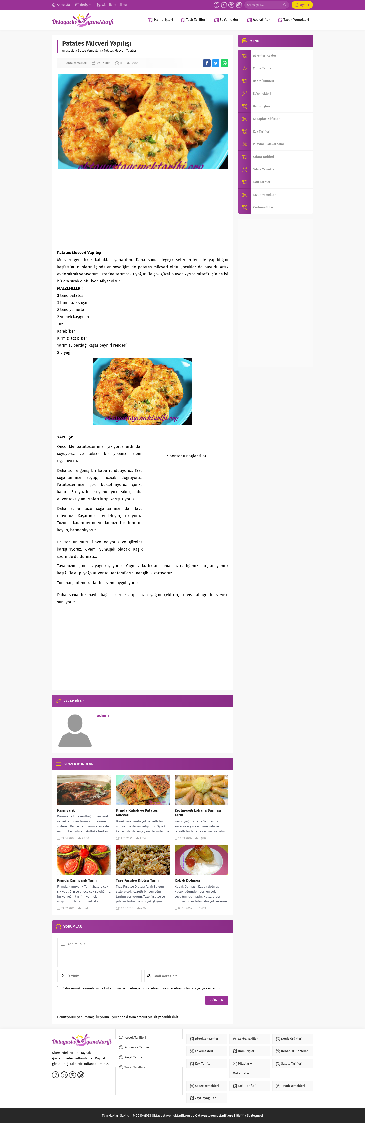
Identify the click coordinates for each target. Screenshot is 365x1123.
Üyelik (304, 5)
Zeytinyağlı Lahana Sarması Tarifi (198, 812)
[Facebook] (216, 5)
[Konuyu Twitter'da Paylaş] (215, 63)
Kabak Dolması (187, 880)
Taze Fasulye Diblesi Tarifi (137, 880)
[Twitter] (224, 5)
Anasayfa (68, 50)
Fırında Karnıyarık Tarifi (77, 880)
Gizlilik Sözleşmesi (249, 1115)
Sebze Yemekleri (89, 50)
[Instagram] (239, 5)
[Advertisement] (142, 209)
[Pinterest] (231, 5)
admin (103, 715)
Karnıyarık (66, 810)
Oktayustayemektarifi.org (171, 1115)
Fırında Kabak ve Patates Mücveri (137, 812)
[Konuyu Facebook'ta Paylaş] (207, 63)
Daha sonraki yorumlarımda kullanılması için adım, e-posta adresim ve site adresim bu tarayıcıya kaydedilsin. (142, 988)
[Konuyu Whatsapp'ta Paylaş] (224, 63)
